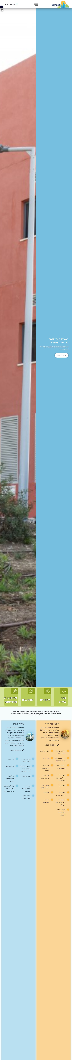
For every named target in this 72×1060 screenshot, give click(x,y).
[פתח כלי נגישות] (1, 6)
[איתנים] (44, 697)
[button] (2, 10)
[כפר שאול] (61, 697)
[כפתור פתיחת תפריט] (36, 4)
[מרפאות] (28, 697)
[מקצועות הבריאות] (11, 697)
